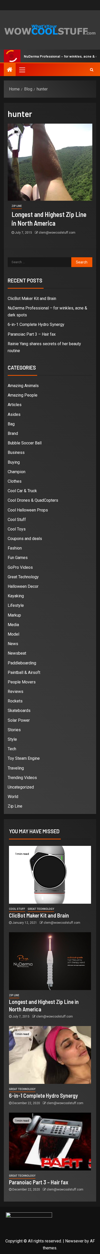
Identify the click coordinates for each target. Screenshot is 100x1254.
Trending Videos (22, 777)
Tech (12, 748)
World (13, 796)
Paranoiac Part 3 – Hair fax (32, 334)
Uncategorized (21, 787)
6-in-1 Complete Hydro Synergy (36, 324)
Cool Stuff (17, 519)
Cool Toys (17, 529)
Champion (16, 471)
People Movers (22, 682)
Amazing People (22, 395)
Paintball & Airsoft (24, 672)
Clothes (15, 481)
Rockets (15, 701)
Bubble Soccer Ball (25, 443)
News (13, 643)
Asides (14, 414)
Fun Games (18, 557)
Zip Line (17, 206)
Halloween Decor (23, 586)
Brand (13, 433)
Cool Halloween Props (28, 510)
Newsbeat (17, 653)
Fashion (15, 548)
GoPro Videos (20, 567)
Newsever (74, 1241)
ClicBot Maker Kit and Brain (32, 298)
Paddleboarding (22, 663)
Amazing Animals (23, 385)
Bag (11, 424)
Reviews (15, 691)
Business (16, 452)
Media (13, 624)
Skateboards (19, 710)
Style (12, 739)
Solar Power (19, 720)
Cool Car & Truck (22, 490)
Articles (15, 404)
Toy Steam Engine (24, 758)
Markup (14, 615)
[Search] (91, 70)
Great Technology (23, 576)
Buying (14, 462)
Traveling (16, 768)
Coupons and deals (25, 538)
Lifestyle (16, 605)
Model (13, 634)
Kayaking (16, 595)
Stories (14, 729)
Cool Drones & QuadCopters (33, 500)
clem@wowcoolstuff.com (57, 232)
